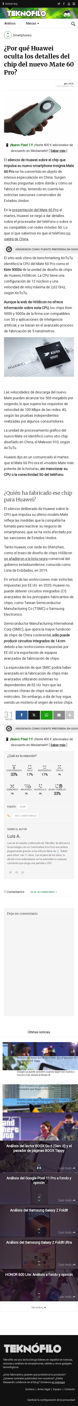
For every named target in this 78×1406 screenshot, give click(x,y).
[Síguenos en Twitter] (11, 872)
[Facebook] (63, 4)
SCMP (23, 806)
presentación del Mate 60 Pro (35, 210)
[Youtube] (68, 4)
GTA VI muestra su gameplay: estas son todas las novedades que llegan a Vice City (45, 1087)
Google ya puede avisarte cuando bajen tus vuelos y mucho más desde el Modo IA (46, 1073)
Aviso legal (43, 1389)
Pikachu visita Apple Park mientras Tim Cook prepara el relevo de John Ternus (46, 1102)
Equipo (57, 1389)
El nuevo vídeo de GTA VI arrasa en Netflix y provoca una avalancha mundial (45, 1116)
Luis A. (70, 84)
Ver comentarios (26, 815)
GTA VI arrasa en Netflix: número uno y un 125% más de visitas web (46, 1045)
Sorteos (29, 1389)
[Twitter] (58, 4)
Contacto (69, 1389)
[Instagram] (73, 4)
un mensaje (58, 1382)
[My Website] (23, 872)
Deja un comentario (42, 892)
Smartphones (22, 35)
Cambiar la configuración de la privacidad (51, 1399)
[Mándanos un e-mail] (17, 872)
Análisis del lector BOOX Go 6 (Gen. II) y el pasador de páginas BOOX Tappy (46, 1059)
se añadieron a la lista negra (26, 559)
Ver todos (37, 1307)
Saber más (58, 151)
